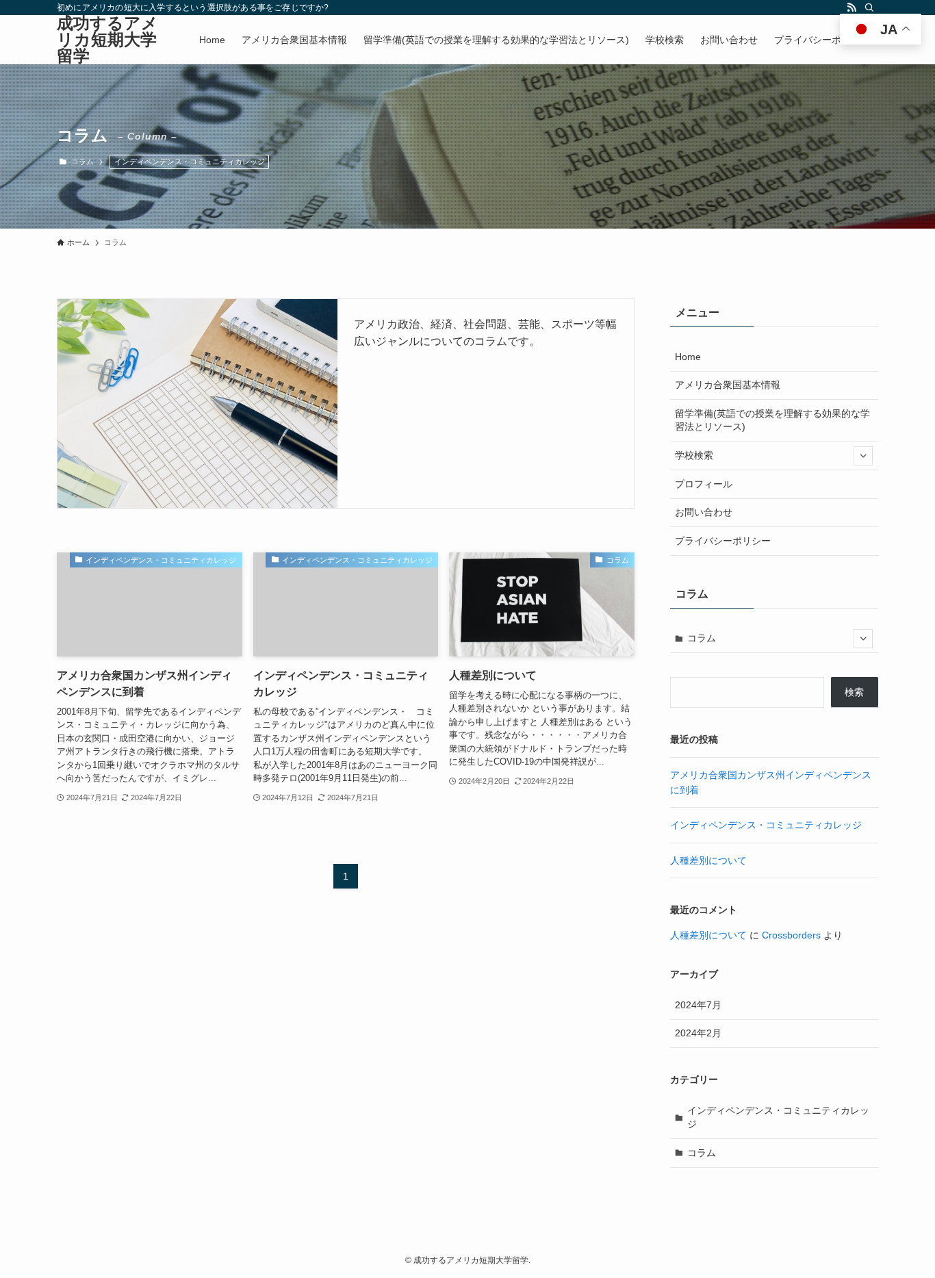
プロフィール (703, 483)
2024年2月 (698, 1032)
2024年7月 (698, 1004)
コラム (701, 637)
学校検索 (694, 455)
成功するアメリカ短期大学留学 (107, 39)
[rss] (851, 7)
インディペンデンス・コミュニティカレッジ (189, 161)
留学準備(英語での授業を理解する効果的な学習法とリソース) (772, 420)
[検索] (869, 7)
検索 (854, 692)
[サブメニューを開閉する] (863, 455)
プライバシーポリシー (723, 540)
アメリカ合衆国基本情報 (727, 384)
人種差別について (708, 860)
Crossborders (791, 935)
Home (688, 356)
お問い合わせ (703, 512)
